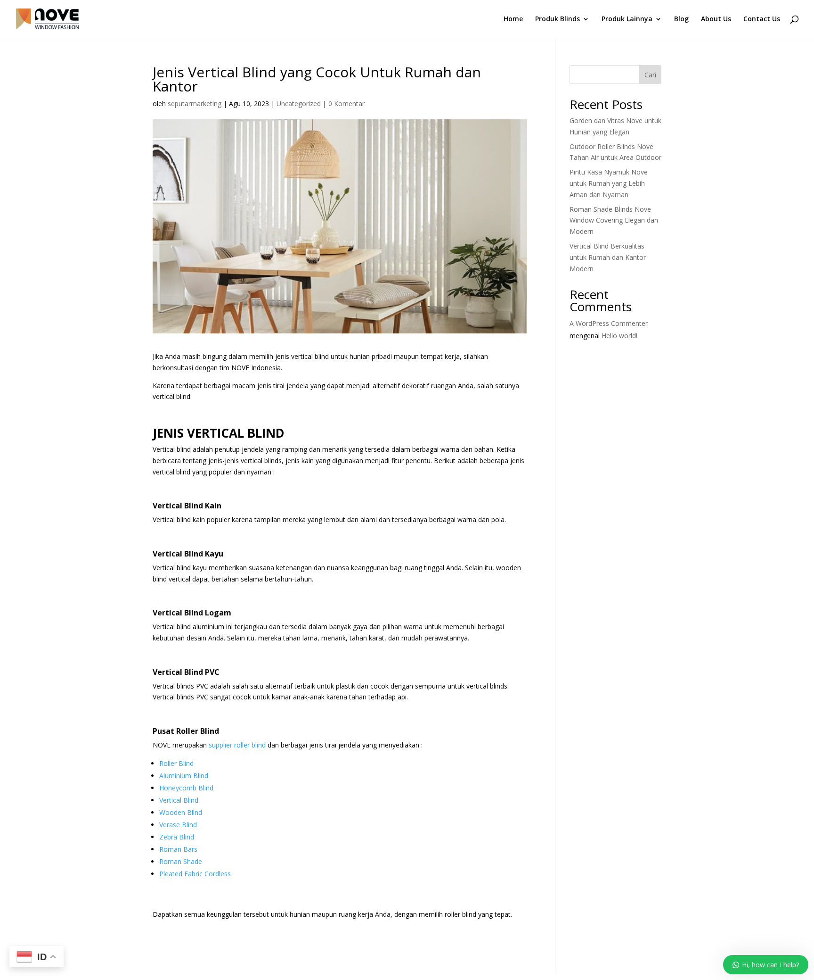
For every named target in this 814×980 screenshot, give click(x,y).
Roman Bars (178, 849)
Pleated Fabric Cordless (195, 873)
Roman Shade (180, 861)
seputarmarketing (194, 103)
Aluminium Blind (183, 775)
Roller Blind (176, 763)
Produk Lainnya (627, 19)
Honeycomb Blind (186, 787)
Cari (650, 74)
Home (513, 19)
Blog (681, 19)
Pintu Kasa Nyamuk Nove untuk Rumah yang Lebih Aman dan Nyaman (609, 183)
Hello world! (619, 335)
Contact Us (761, 19)
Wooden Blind (180, 812)
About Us (716, 19)
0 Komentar (346, 103)
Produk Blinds (557, 19)
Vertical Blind (178, 800)
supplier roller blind (237, 744)
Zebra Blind (176, 836)
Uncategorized (299, 103)
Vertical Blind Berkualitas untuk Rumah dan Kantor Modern (608, 257)
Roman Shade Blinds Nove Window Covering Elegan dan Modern (614, 220)
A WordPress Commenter (609, 323)
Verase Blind (178, 824)
